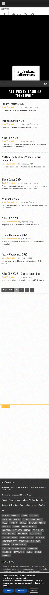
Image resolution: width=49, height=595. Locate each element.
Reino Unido (34, 515)
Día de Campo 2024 (11, 179)
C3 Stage (38, 552)
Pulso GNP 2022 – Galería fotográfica (21, 273)
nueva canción (19, 552)
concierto (13, 523)
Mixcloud (11, 534)
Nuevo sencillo (35, 534)
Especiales (6, 526)
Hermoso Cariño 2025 (12, 120)
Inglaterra (6, 530)
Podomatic (6, 555)
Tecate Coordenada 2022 (14, 254)
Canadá (29, 552)
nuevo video (17, 530)
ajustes (6, 585)
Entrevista (33, 523)
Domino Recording (26, 537)
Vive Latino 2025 (10, 198)
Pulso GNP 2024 (9, 218)
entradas (32, 526)
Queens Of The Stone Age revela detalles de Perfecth (23, 505)
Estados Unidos (29, 519)
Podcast (5, 544)
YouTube (17, 519)
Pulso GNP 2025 (9, 137)
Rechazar (21, 590)
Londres (16, 526)
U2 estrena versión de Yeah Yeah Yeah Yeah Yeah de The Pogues (23, 488)
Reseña (39, 519)
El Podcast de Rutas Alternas (13, 548)
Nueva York (40, 537)
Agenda (24, 526)
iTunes (24, 515)
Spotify (42, 523)
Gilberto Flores (10, 107)
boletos (23, 523)
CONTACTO (5, 9)
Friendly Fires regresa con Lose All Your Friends (22, 500)
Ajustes (34, 590)
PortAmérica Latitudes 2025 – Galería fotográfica (21, 158)
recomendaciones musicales (29, 541)
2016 (4, 534)
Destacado (15, 515)
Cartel (14, 537)
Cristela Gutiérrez (9, 541)
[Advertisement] (24, 41)
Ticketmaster (38, 530)
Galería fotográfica (19, 544)
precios (27, 530)
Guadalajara (7, 519)
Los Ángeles (6, 552)
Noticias (5, 515)
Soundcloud (32, 548)
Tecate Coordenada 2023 (14, 235)
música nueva (22, 534)
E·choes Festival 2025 (12, 103)
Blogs (4, 523)
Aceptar (8, 590)
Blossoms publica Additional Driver (16, 495)
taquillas (6, 537)
